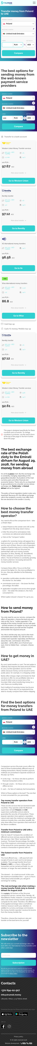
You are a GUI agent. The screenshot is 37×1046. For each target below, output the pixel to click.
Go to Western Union (18, 181)
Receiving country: (7, 29)
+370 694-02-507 (10, 990)
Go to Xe (18, 268)
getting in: (29, 40)
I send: (4, 40)
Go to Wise (18, 316)
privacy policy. (13, 973)
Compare (18, 53)
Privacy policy (18, 1036)
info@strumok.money (11, 995)
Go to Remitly (18, 228)
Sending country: (7, 19)
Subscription (18, 963)
